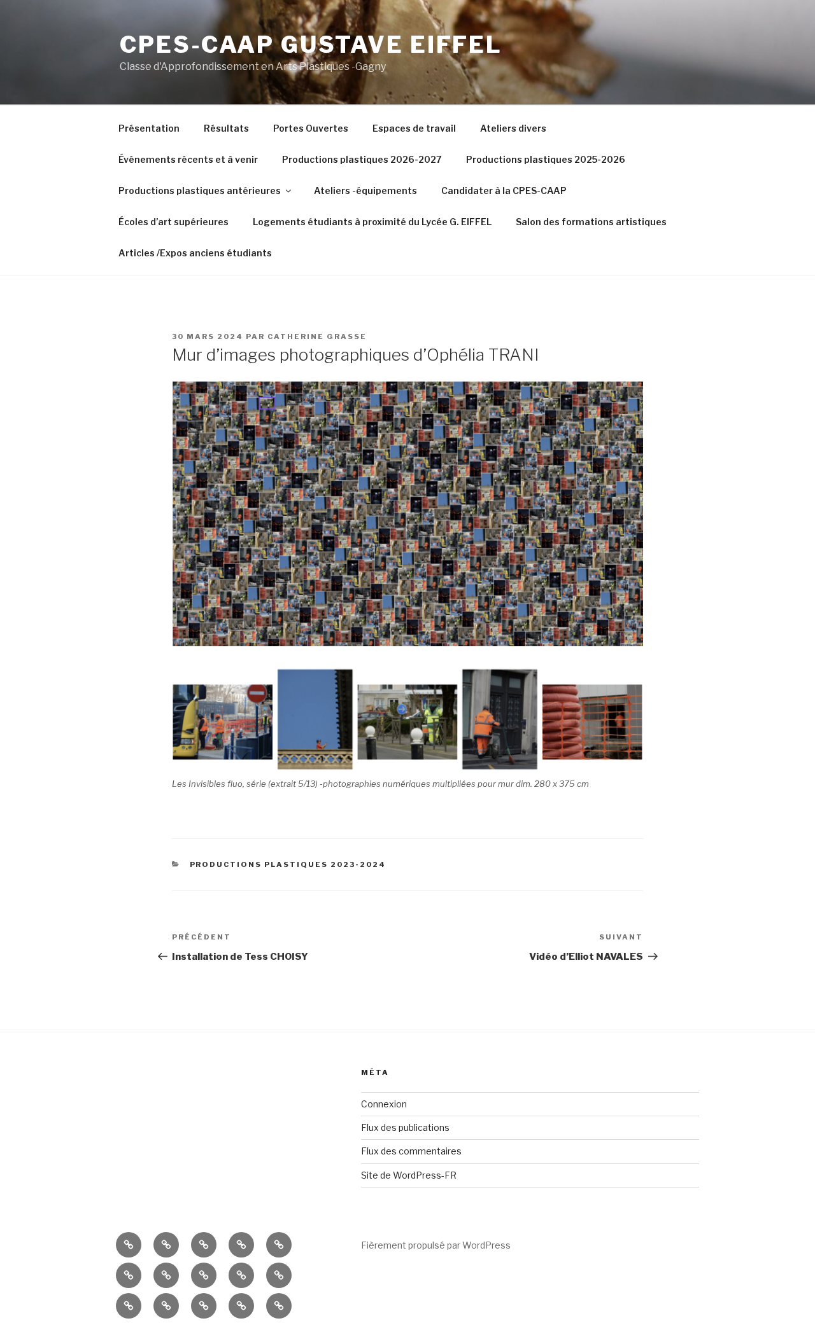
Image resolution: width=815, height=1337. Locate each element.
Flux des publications (405, 1127)
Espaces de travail (414, 128)
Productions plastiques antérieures (199, 190)
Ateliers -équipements (365, 190)
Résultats (226, 128)
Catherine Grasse (317, 336)
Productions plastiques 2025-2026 (545, 159)
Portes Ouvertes (310, 128)
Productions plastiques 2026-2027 (362, 159)
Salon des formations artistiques (591, 221)
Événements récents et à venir (188, 159)
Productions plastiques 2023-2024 (288, 864)
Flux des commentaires (411, 1151)
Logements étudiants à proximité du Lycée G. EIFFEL (372, 221)
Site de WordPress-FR (409, 1175)
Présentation (149, 128)
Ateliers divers (513, 128)
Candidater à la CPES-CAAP (504, 190)
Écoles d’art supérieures (173, 221)
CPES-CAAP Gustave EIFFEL (311, 45)
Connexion (384, 1103)
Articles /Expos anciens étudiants (195, 252)
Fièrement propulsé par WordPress (436, 1245)
